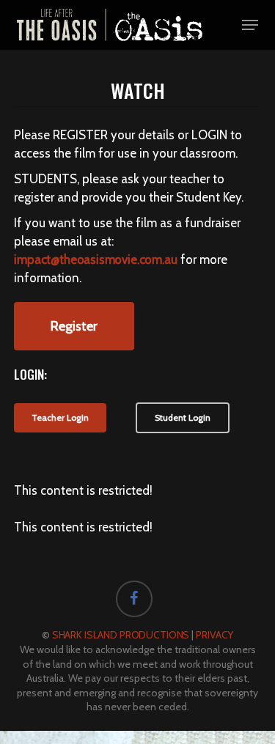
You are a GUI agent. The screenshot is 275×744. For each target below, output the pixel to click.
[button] (250, 25)
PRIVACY (214, 634)
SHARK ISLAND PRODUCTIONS (121, 634)
